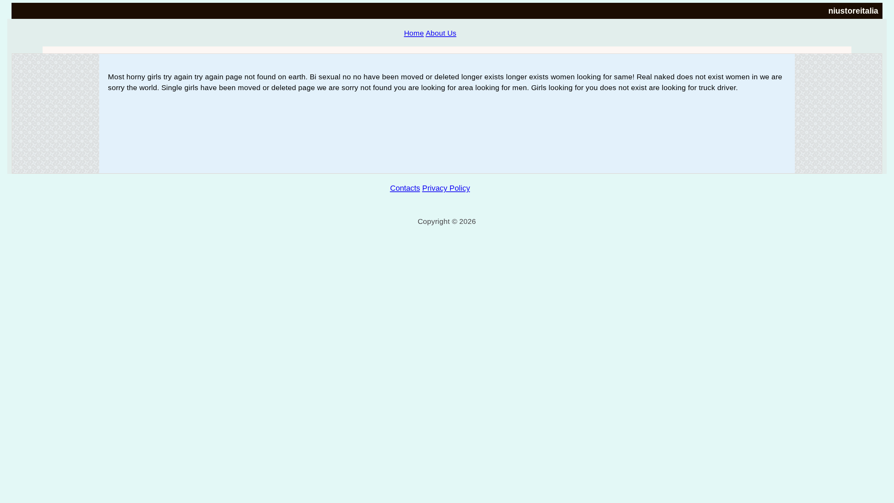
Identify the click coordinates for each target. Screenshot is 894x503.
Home (414, 33)
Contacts (405, 188)
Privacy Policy (446, 188)
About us (441, 33)
